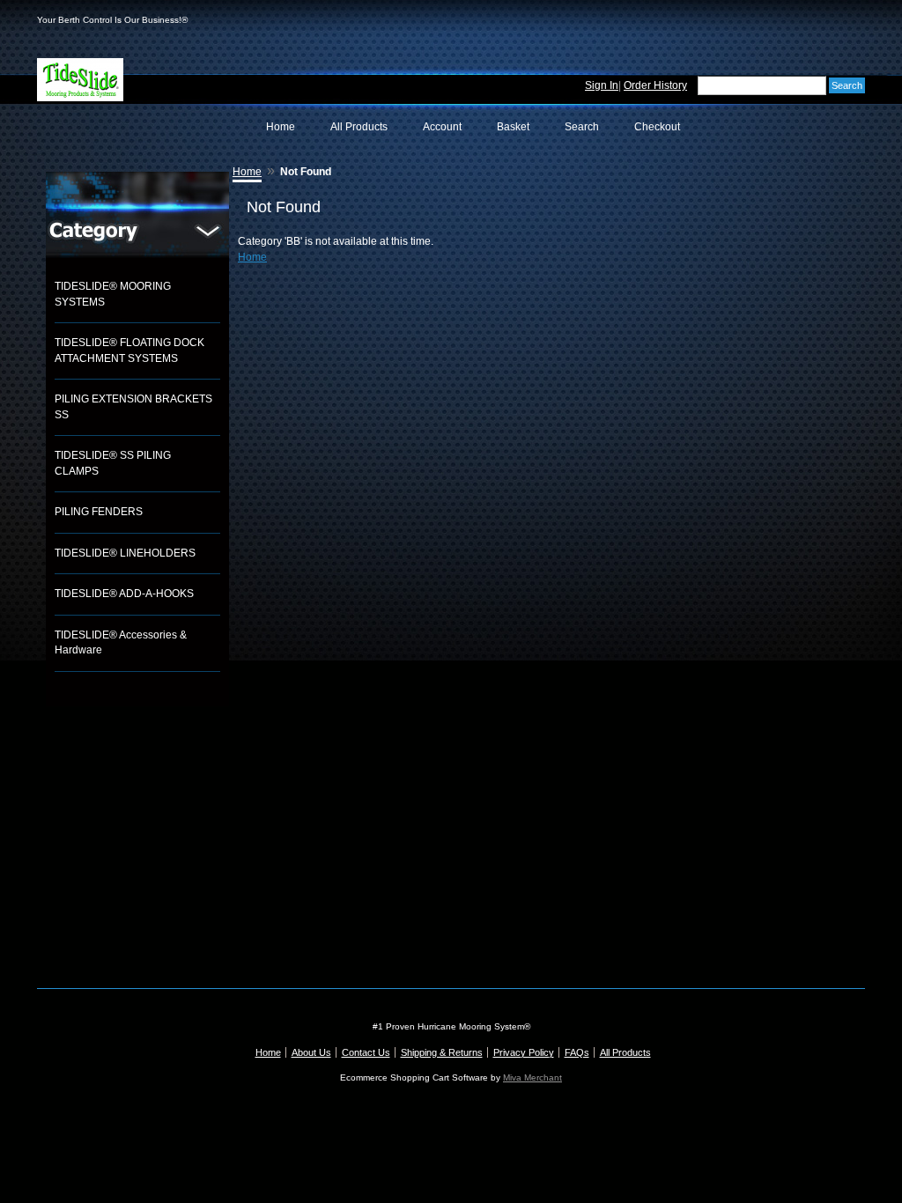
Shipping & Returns (442, 1052)
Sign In (601, 85)
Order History (655, 85)
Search (582, 127)
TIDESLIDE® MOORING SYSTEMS (113, 294)
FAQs (577, 1052)
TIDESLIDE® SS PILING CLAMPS (113, 463)
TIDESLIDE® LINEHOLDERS (125, 553)
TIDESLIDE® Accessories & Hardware (121, 643)
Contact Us (366, 1052)
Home (280, 127)
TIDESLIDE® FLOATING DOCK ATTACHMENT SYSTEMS (129, 350)
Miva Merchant (532, 1077)
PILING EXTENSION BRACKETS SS (133, 407)
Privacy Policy (523, 1052)
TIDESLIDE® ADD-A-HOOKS (124, 593)
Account (442, 127)
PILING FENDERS (99, 512)
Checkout (657, 127)
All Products (359, 127)
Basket (513, 127)
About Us (311, 1052)
